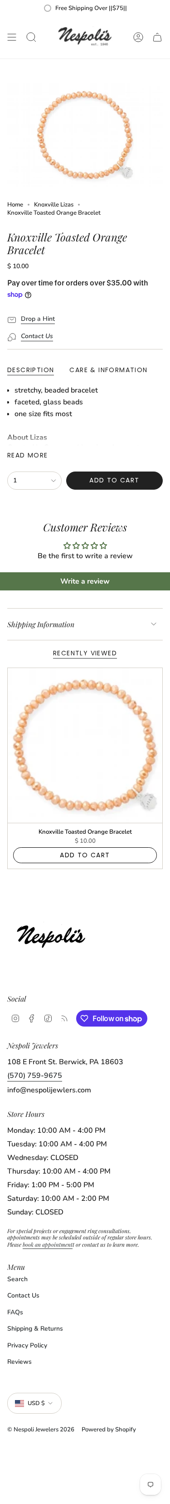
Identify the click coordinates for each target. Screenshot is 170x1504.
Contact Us (23, 1295)
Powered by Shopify (109, 1429)
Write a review (85, 581)
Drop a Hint (38, 319)
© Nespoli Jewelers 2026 (40, 1429)
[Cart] (157, 37)
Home (15, 205)
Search (17, 1279)
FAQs (15, 1312)
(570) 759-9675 (34, 1076)
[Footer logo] (53, 934)
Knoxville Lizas (53, 205)
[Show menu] (12, 37)
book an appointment (48, 1244)
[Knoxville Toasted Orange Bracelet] (85, 745)
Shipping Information (40, 624)
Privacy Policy (27, 1345)
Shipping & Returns (35, 1328)
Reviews (19, 1361)
